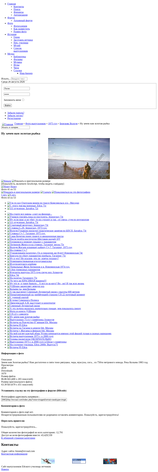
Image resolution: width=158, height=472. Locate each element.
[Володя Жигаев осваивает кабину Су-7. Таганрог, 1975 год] (39, 247)
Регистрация (14, 118)
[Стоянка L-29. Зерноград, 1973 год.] (27, 228)
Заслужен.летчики (23, 40)
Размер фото (20, 31)
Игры (16, 65)
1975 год (52, 123)
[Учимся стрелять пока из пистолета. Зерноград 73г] (35, 216)
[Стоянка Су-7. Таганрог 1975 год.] (26, 233)
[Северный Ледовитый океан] (23, 305)
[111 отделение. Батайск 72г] (22, 208)
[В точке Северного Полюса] (23, 300)
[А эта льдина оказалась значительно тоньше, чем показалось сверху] (44, 308)
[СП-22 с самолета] (17, 314)
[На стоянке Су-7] (17, 250)
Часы (16, 67)
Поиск (17, 9)
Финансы (19, 12)
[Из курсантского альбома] (21, 264)
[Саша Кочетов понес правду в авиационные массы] (35, 236)
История (11, 34)
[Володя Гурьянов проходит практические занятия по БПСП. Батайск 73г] (47, 230)
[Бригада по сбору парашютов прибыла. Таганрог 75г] (36, 255)
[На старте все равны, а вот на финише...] (29, 214)
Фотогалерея (20, 26)
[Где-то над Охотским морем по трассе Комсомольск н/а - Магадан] (43, 203)
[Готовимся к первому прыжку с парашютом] (31, 241)
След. (4, 195)
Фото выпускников (35, 123)
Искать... (5, 78)
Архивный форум (23, 20)
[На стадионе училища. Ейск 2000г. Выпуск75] (32, 344)
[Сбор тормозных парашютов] (23, 269)
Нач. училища (21, 42)
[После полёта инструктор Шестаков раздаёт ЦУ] (33, 239)
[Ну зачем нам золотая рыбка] (23, 316)
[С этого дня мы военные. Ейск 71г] (26, 205)
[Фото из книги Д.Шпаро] (21, 311)
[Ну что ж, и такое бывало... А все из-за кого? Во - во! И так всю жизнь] (45, 283)
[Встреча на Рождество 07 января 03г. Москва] (32, 322)
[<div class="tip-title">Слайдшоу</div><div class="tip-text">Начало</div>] (6, 181)
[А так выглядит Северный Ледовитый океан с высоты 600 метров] (43, 291)
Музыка (18, 62)
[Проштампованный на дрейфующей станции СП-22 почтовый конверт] (46, 294)
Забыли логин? (15, 115)
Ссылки (18, 70)
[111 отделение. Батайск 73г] (22, 222)
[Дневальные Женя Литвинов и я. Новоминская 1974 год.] (38, 266)
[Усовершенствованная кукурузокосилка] (29, 261)
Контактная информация (14, 454)
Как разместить (22, 28)
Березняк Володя (68, 123)
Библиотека (20, 56)
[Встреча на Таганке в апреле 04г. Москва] (30, 328)
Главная (11, 3)
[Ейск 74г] (13, 275)
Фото (10, 23)
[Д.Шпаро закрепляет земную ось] (25, 286)
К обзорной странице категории (18, 438)
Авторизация (20, 15)
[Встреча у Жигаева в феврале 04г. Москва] (30, 330)
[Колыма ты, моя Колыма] (21, 289)
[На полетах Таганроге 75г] (22, 278)
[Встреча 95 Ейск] (17, 325)
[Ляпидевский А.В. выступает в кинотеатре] (31, 303)
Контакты (19, 6)
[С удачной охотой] (18, 297)
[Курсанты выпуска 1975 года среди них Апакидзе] (35, 272)
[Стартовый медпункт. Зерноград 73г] (27, 225)
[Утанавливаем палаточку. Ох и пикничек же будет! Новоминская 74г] (45, 253)
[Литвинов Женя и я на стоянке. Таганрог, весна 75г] (35, 244)
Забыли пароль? (15, 112)
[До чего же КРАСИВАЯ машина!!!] (26, 280)
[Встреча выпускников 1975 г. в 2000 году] (30, 336)
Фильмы (18, 59)
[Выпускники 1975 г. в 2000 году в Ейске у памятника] (37, 341)
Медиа (10, 53)
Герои (17, 37)
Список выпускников (21, 49)
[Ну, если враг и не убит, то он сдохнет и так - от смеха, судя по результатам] (48, 219)
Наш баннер (26, 73)
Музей (17, 45)
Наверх (5, 469)
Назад (13, 186)
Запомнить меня (12, 100)
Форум (11, 17)
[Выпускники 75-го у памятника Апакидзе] (30, 319)
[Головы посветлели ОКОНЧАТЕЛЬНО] (29, 339)
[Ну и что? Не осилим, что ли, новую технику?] (33, 258)
